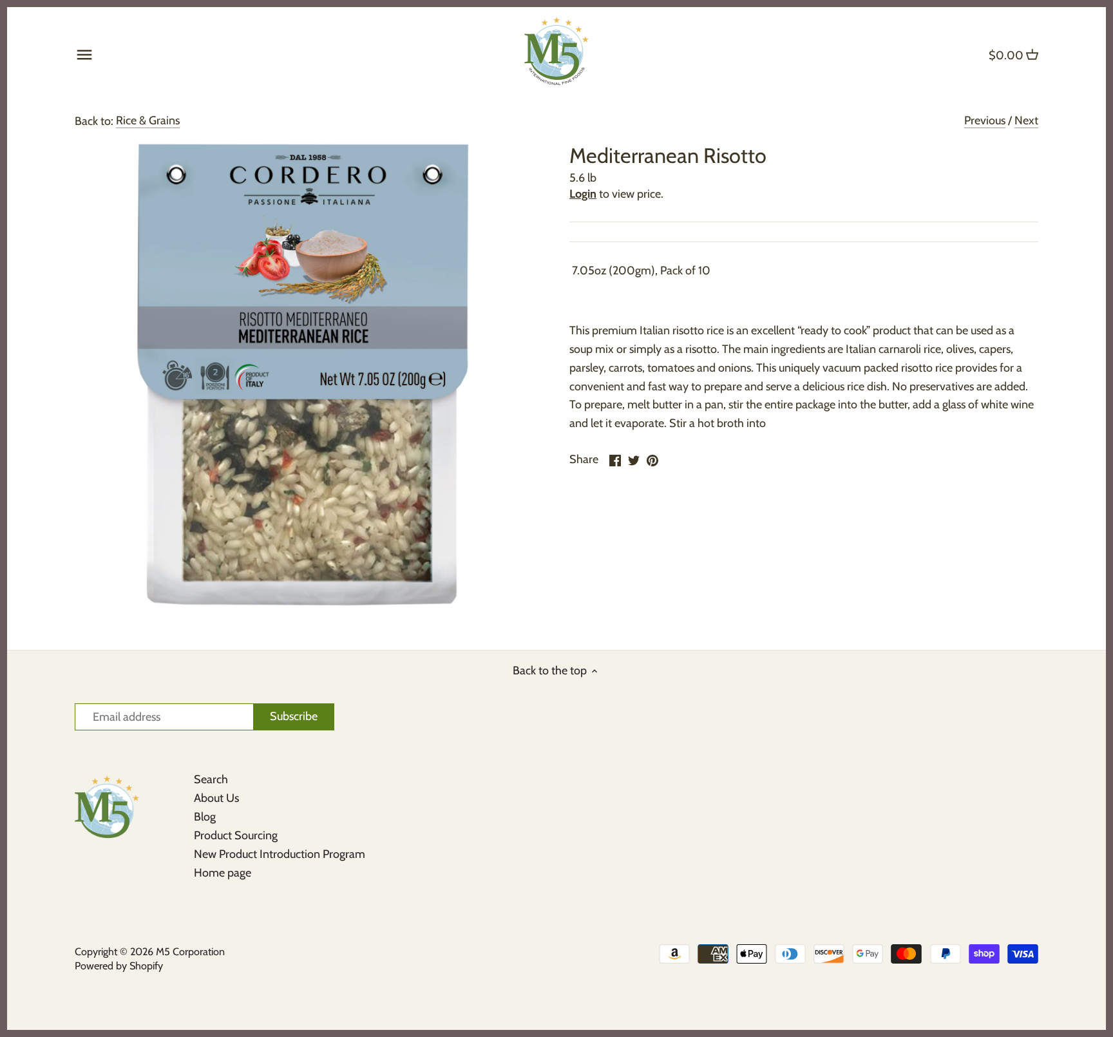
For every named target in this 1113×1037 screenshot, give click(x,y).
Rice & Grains (148, 120)
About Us (216, 798)
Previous (984, 120)
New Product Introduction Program (279, 854)
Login (582, 194)
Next (1026, 120)
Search (211, 779)
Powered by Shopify (119, 965)
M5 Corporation (190, 951)
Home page (222, 873)
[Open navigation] (84, 54)
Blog (205, 817)
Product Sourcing (236, 835)
